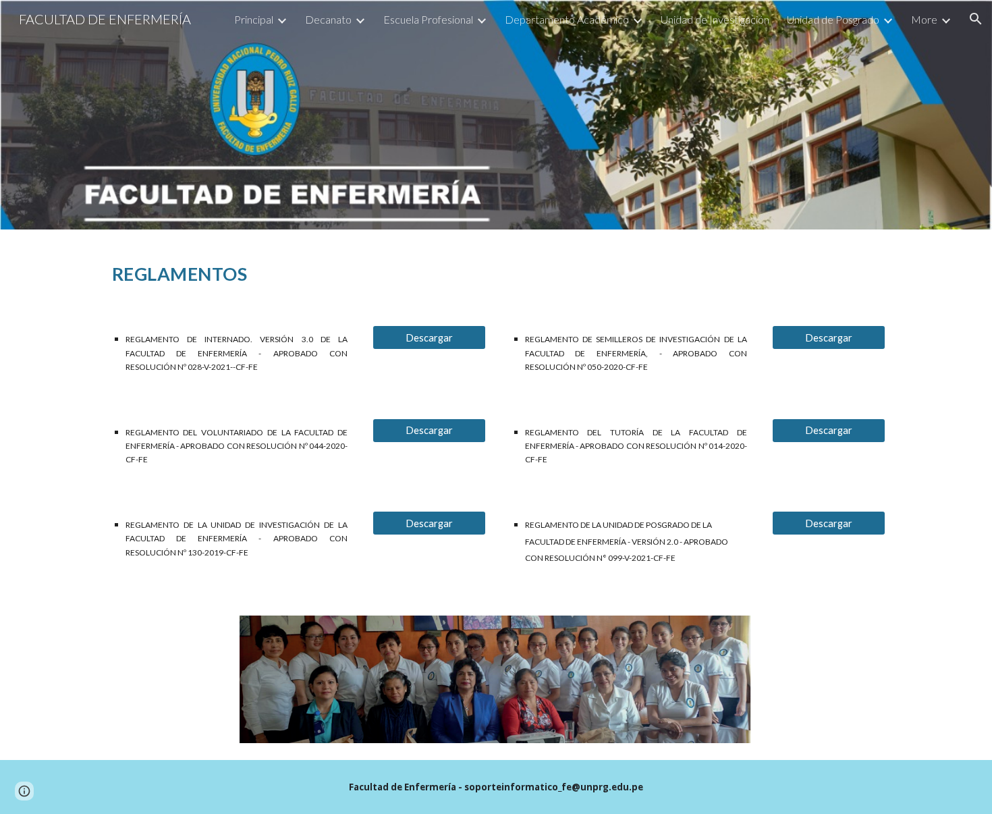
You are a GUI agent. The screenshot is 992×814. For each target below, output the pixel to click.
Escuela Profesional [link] (428, 19)
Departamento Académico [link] (567, 19)
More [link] (924, 19)
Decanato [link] (328, 19)
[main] (496, 269)
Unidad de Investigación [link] (715, 19)
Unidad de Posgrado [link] (833, 19)
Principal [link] (253, 19)
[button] (976, 19)
